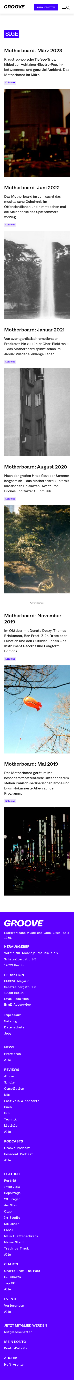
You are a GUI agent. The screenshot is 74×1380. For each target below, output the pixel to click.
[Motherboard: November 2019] (37, 709)
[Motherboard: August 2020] (37, 549)
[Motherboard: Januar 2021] (37, 412)
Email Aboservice (17, 1005)
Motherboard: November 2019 (32, 618)
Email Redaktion (16, 999)
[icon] (66, 8)
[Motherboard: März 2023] (37, 133)
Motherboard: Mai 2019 (31, 763)
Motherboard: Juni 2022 (32, 187)
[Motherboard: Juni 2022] (37, 275)
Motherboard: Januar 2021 (34, 329)
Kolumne (10, 82)
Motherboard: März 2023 (33, 50)
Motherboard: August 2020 (35, 466)
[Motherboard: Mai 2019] (37, 851)
